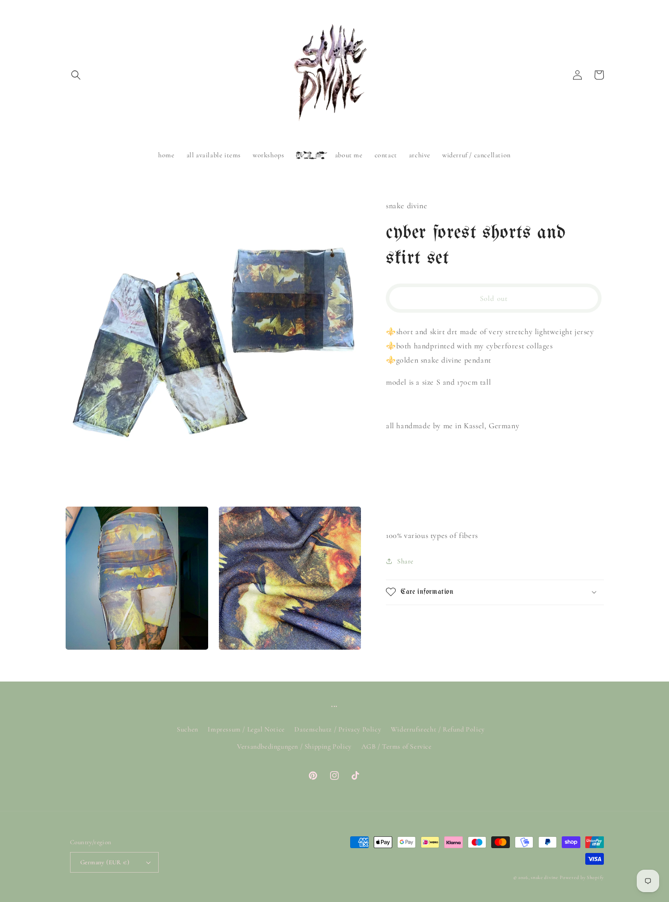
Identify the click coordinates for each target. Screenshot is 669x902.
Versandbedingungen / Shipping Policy (294, 746)
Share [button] (405, 561)
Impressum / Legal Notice (246, 729)
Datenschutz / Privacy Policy (337, 729)
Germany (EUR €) (104, 862)
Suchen (187, 729)
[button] (76, 75)
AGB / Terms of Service (396, 746)
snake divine (544, 877)
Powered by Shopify (582, 877)
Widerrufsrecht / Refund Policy (438, 729)
